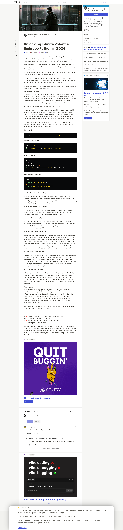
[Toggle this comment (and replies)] (25, 430)
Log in (95, 2)
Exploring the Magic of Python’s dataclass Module (95, 55)
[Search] (19, 2)
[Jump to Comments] (16, 45)
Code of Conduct (46, 448)
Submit (30, 421)
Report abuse (55, 448)
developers (48, 52)
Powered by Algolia (60, 2)
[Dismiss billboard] (111, 507)
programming (34, 52)
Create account (103, 2)
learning (41, 52)
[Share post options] (15, 60)
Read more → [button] (28, 401)
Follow (96, 14)
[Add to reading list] (16, 50)
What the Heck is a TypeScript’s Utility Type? (96, 69)
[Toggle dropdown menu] (76, 340)
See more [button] (50, 503)
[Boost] (16, 55)
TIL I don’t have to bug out (37, 398)
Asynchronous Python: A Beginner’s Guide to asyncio (96, 62)
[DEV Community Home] (15, 2)
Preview (37, 421)
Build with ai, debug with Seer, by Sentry (45, 499)
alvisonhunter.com (39, 335)
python (26, 52)
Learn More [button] (88, 118)
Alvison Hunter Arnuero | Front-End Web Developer (41, 34)
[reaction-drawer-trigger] (16, 39)
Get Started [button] (22, 527)
